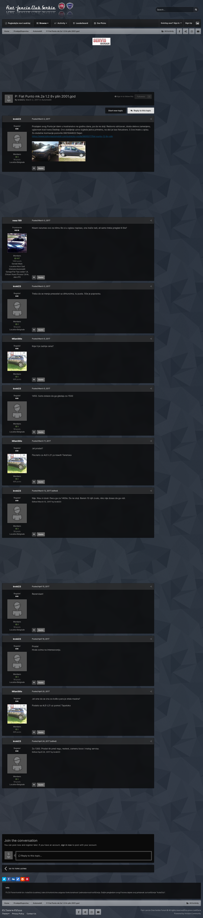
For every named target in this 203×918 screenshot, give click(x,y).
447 (18, 258)
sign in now (66, 845)
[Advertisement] (101, 67)
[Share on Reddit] (23, 879)
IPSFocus (18, 910)
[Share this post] (151, 119)
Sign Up (188, 23)
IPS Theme (6, 910)
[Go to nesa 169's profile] (17, 243)
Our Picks (101, 23)
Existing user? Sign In (170, 23)
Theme (5, 914)
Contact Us (31, 914)
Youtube (198, 31)
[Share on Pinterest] (27, 879)
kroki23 (21, 100)
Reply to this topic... (31, 855)
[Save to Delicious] (18, 879)
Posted (41, 119)
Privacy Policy (18, 914)
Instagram (192, 31)
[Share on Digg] (13, 879)
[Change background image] (197, 23)
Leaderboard (81, 23)
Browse (43, 23)
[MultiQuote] (34, 168)
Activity (61, 23)
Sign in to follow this (125, 96)
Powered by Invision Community (187, 913)
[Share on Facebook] (9, 879)
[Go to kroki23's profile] (9, 99)
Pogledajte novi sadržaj (19, 23)
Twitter (185, 31)
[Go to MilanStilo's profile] (17, 361)
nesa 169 (17, 220)
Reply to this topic (142, 110)
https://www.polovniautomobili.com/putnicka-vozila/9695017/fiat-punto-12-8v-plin (72, 136)
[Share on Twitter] (4, 879)
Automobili (46, 100)
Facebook (179, 31)
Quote (40, 168)
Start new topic (115, 110)
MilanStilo (17, 338)
